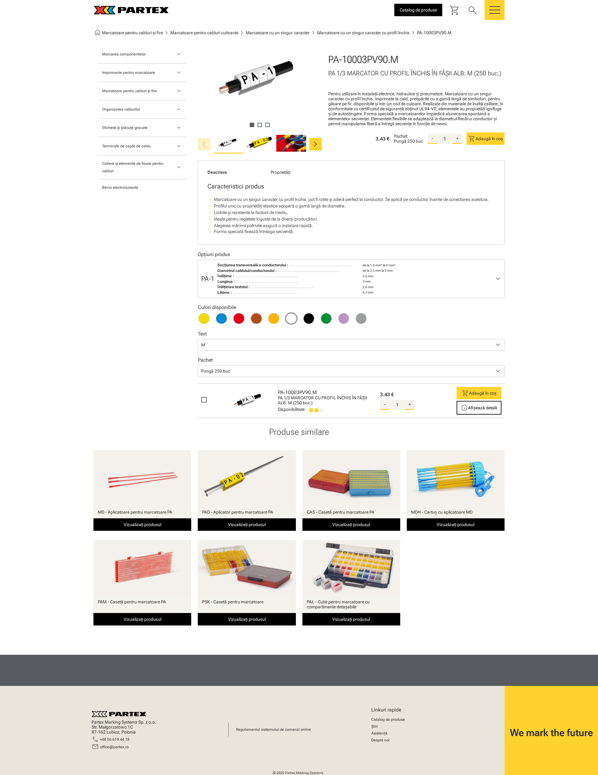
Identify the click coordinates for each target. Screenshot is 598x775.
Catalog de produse (388, 719)
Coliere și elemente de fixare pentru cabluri (133, 167)
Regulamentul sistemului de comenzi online (273, 729)
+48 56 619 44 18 (115, 739)
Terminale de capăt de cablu (126, 146)
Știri (374, 726)
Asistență (379, 733)
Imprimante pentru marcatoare (128, 72)
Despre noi (380, 740)
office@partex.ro (114, 747)
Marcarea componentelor (124, 54)
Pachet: (401, 136)
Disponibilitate (291, 409)
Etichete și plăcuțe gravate (125, 128)
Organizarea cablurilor (121, 109)
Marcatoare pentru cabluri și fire (129, 91)
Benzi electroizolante (120, 187)
